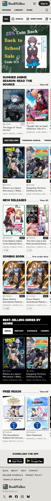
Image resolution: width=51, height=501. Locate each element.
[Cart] (34, 4)
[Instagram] (22, 496)
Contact (33, 471)
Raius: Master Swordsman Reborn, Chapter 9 (36, 300)
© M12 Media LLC (10, 491)
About (14, 471)
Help (23, 471)
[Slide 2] (26, 49)
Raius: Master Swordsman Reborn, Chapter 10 (13, 300)
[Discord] (10, 496)
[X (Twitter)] (4, 496)
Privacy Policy (34, 475)
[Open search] (47, 10)
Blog (5, 471)
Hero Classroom (34, 435)
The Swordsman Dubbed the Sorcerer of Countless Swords (13, 436)
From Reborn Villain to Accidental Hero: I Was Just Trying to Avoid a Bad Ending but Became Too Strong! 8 (13, 242)
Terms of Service (12, 480)
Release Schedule (13, 475)
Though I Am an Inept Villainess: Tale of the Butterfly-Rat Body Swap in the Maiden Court (37, 127)
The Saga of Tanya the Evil (12, 128)
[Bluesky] (28, 496)
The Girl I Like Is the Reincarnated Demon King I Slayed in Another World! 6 (37, 242)
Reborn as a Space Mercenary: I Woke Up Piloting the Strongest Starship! (13, 189)
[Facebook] (16, 496)
